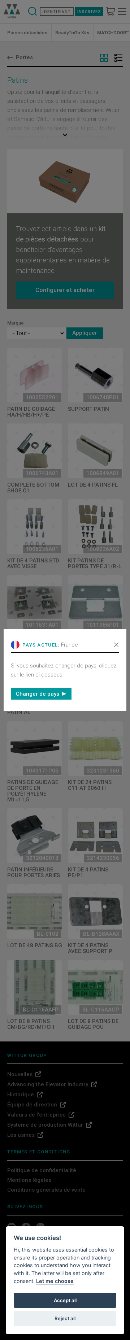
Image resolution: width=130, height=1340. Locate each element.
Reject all (65, 1318)
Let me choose (55, 1281)
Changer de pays (37, 694)
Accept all (65, 1300)
